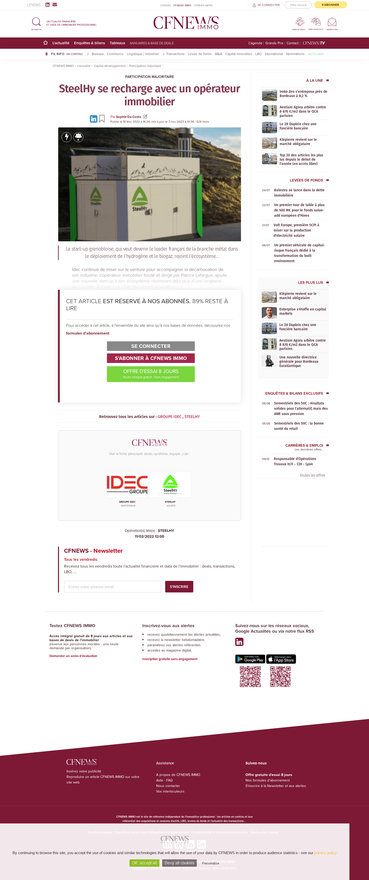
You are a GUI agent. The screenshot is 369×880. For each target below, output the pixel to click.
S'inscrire (179, 586)
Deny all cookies (179, 863)
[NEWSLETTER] (332, 21)
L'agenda (255, 43)
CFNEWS (165, 5)
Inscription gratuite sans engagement (169, 659)
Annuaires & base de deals (152, 43)
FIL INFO (67, 53)
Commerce (115, 53)
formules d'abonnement (87, 333)
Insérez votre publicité (84, 771)
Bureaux (98, 53)
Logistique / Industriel (143, 53)
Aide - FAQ (164, 780)
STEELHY (154, 533)
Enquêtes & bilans (89, 42)
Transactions (175, 53)
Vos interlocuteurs (170, 791)
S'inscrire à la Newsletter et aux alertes (275, 785)
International (274, 53)
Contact (292, 43)
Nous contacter (168, 785)
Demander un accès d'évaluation (73, 656)
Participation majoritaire (149, 76)
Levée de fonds (200, 53)
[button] (36, 23)
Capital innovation (238, 53)
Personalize (210, 863)
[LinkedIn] (48, 4)
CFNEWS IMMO (182, 5)
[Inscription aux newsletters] (54, 4)
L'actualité (60, 42)
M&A (218, 53)
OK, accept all (144, 863)
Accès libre (316, 54)
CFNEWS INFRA (203, 5)
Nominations (295, 53)
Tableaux (117, 42)
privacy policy (325, 853)
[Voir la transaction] (67, 137)
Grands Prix (274, 43)
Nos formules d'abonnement (267, 780)
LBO (258, 53)
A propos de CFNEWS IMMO (178, 774)
